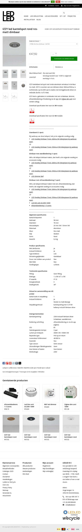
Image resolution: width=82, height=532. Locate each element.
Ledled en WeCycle (9, 482)
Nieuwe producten (29, 468)
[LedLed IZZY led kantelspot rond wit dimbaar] (71, 424)
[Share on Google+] (7, 363)
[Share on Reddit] (13, 363)
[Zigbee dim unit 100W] (71, 393)
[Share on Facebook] (4, 363)
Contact (5, 474)
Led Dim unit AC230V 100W (40, 203)
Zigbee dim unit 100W (70, 405)
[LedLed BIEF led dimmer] (51, 393)
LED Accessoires (51, 16)
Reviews (59, 67)
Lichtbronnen (13, 368)
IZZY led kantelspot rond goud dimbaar (10, 436)
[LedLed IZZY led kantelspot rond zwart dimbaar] (31, 424)
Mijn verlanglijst (48, 471)
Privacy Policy (7, 488)
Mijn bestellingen (48, 468)
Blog (39, 19)
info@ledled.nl (70, 505)
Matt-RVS (20, 368)
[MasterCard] (63, 529)
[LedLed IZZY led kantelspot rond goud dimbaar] (11, 424)
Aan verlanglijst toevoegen (11, 372)
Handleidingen (7, 479)
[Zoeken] (64, 13)
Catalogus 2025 (8, 471)
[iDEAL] (58, 529)
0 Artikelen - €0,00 (53, 6)
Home (26, 16)
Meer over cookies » (67, 2)
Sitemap (5, 490)
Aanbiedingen (27, 471)
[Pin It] (10, 363)
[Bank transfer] (77, 529)
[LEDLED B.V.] (13, 16)
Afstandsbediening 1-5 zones (41, 206)
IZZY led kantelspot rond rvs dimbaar (50, 436)
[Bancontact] (68, 529)
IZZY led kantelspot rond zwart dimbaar (30, 436)
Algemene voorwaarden (11, 466)
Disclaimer (6, 477)
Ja (52, 2)
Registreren (47, 466)
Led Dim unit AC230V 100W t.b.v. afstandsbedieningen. (31, 405)
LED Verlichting (36, 16)
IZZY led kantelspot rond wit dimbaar (70, 436)
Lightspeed (32, 527)
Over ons (6, 485)
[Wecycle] (71, 518)
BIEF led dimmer (50, 404)
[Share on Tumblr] (16, 363)
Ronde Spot (41, 368)
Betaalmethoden (8, 468)
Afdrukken (41, 372)
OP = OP (63, 16)
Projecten (71, 16)
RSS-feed (26, 474)
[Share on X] (20, 363)
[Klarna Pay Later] (72, 529)
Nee (58, 2)
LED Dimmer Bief (37, 176)
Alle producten (28, 466)
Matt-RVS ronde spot (30, 368)
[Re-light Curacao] (71, 512)
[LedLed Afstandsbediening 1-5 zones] (11, 393)
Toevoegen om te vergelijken (28, 372)
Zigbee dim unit (67, 99)
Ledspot (5, 368)
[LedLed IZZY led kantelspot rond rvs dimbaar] (51, 424)
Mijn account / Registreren (71, 6)
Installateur (29, 19)
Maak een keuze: (34, 41)
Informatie (33, 67)
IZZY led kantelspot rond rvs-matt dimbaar (64, 29)
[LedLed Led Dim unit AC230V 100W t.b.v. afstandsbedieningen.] (31, 393)
